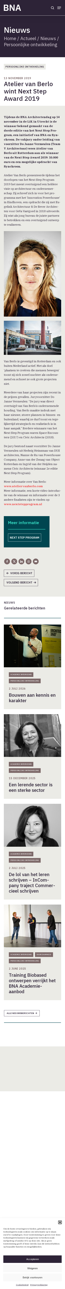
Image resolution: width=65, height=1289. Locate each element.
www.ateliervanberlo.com (23, 486)
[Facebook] (7, 561)
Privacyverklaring (39, 1285)
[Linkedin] (21, 561)
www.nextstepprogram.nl (23, 504)
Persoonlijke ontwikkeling (30, 44)
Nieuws (48, 38)
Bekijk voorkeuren (32, 1277)
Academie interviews (21, 674)
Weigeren (32, 1268)
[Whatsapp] (29, 561)
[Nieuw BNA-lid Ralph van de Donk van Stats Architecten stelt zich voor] (22, 583)
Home (10, 38)
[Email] (36, 561)
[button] (60, 1222)
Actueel (28, 38)
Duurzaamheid (44, 954)
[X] (14, 561)
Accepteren (32, 1259)
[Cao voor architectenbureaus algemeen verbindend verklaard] (21, 574)
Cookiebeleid (22, 1285)
